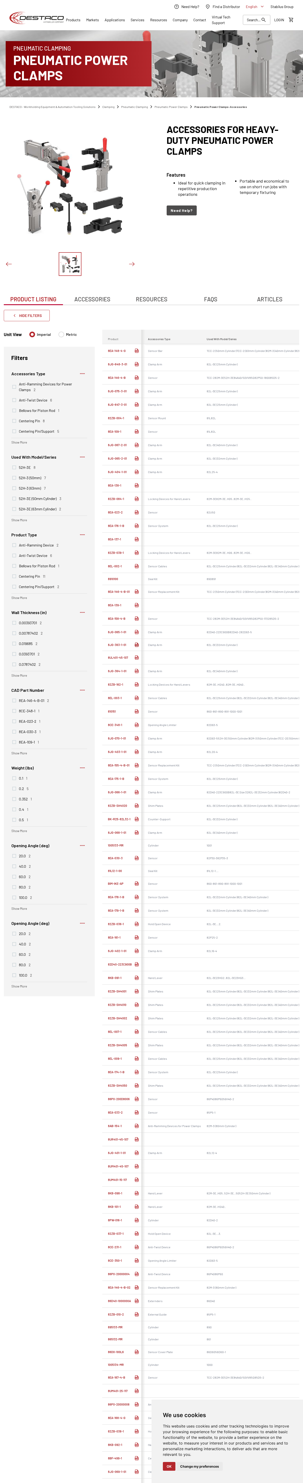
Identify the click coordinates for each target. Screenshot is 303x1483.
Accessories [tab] (92, 299)
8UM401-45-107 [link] (118, 1166)
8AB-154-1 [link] (115, 1126)
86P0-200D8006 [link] (119, 1099)
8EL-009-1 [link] (115, 1058)
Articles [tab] (269, 299)
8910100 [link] (113, 579)
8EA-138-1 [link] (114, 485)
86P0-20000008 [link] (118, 1404)
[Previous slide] (8, 264)
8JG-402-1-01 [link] (117, 951)
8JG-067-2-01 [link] (117, 445)
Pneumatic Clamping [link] (134, 106)
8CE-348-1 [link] (115, 725)
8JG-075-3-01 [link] (117, 391)
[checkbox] (14, 387)
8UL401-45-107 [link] (118, 657)
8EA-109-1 (29, 741)
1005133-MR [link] (116, 845)
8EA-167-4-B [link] (116, 1377)
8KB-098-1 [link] (115, 1193)
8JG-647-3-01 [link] (117, 404)
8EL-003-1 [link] (115, 698)
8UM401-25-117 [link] (118, 1391)
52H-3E (27, 467)
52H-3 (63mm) (32, 488)
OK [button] (169, 1466)
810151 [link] (112, 711)
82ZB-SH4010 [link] (117, 1005)
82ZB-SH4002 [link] (117, 1018)
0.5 (23, 819)
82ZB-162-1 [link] (115, 684)
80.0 (25, 887)
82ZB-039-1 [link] (116, 553)
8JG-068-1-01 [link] (117, 832)
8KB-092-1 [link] (115, 1445)
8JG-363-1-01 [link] (117, 645)
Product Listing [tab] (33, 299)
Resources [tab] (151, 299)
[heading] (233, 140)
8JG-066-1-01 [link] (117, 792)
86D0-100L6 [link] (116, 1352)
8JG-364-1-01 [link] (117, 671)
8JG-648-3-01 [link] (117, 364)
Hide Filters (30, 315)
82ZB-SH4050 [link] (117, 1085)
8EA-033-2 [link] (115, 1112)
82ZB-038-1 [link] (116, 1431)
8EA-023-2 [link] (115, 512)
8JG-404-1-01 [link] (117, 472)
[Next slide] (131, 264)
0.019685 (28, 643)
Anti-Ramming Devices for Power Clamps (45, 387)
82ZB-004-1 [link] (116, 418)
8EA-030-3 (29, 731)
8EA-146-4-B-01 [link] (119, 592)
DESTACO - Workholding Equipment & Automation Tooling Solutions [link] (52, 106)
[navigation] (233, 210)
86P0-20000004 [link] (119, 1274)
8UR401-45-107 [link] (118, 1139)
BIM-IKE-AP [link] (116, 883)
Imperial (44, 334)
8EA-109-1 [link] (114, 431)
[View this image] (70, 264)
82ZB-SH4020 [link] (117, 806)
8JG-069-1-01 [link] (117, 1472)
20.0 (25, 855)
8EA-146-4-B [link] (117, 378)
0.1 (23, 778)
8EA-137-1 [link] (114, 539)
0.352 (25, 798)
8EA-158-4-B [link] (116, 618)
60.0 (25, 876)
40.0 (25, 866)
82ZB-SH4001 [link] (117, 991)
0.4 (23, 809)
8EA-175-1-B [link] (116, 779)
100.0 (25, 897)
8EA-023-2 (29, 721)
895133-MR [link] (115, 1327)
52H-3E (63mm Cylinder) (40, 508)
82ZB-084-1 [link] (116, 499)
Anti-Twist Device (35, 399)
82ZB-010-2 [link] (116, 1314)
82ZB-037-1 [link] (116, 1233)
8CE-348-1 (29, 710)
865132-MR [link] (115, 1339)
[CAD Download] (136, 350)
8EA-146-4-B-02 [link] (119, 1287)
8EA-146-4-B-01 (34, 700)
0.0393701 (29, 653)
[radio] (32, 334)
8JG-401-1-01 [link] (117, 1153)
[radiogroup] (53, 336)
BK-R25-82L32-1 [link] (119, 819)
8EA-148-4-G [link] (117, 351)
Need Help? (182, 210)
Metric (71, 334)
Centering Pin (32, 420)
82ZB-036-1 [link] (116, 924)
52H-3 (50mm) (32, 477)
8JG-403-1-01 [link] (117, 752)
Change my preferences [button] (199, 1466)
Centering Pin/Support (39, 431)
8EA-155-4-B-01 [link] (118, 765)
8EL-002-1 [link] (115, 566)
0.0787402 (29, 664)
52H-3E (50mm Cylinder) (40, 498)
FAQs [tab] (210, 299)
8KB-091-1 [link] (114, 978)
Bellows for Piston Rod (39, 410)
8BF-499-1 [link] (115, 1458)
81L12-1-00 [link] (115, 871)
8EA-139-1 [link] (114, 605)
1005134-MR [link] (116, 1365)
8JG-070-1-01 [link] (117, 738)
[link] (186, 6)
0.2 (24, 788)
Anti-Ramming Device (38, 545)
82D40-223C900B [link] (120, 964)
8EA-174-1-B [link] (116, 1072)
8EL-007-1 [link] (114, 1032)
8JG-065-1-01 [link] (117, 632)
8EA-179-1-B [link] (116, 910)
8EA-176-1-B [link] (116, 526)
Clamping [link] (108, 106)
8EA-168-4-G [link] (116, 1418)
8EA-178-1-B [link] (116, 897)
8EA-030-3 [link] (115, 858)
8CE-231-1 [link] (114, 1247)
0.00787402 (31, 633)
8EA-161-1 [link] (114, 937)
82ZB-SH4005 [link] (117, 1045)
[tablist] (151, 296)
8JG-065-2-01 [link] (117, 458)
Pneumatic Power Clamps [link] (171, 106)
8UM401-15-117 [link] (117, 1180)
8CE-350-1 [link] (115, 1260)
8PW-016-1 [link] (115, 1220)
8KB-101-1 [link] (114, 1207)
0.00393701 (30, 622)
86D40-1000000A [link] (119, 1301)
